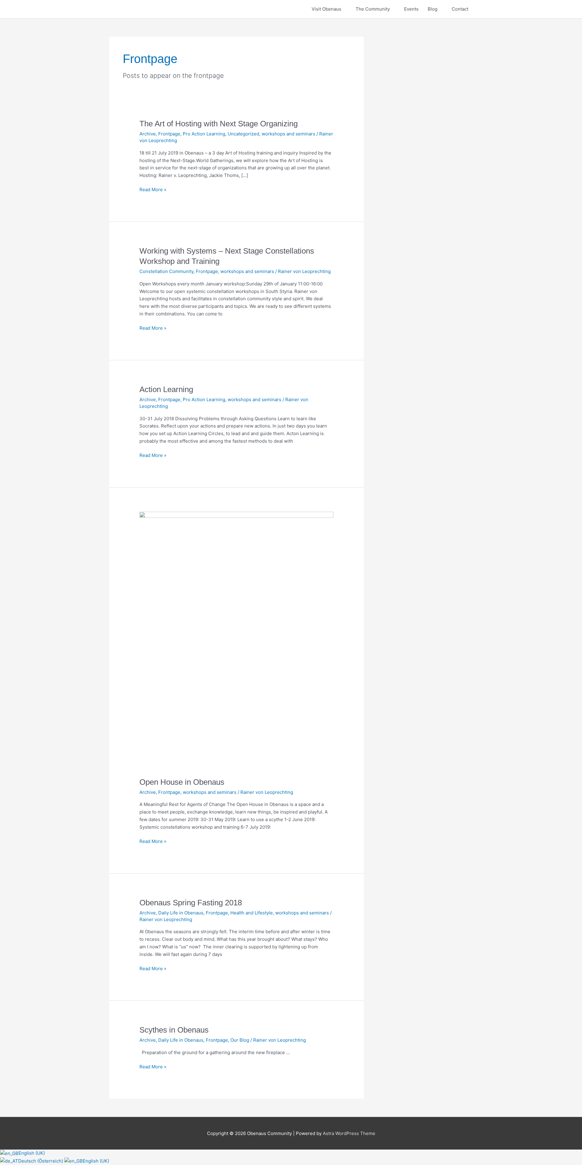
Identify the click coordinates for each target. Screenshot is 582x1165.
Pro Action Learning (204, 134)
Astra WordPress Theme (349, 1133)
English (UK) (31, 1153)
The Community (373, 9)
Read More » (152, 189)
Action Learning (166, 389)
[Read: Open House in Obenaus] (236, 641)
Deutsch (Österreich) (41, 1161)
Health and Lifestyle (251, 913)
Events (411, 9)
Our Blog (239, 1040)
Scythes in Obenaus (174, 1029)
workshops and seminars (288, 134)
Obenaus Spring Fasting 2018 (190, 902)
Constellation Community (166, 271)
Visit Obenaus (326, 9)
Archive (147, 134)
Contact (460, 9)
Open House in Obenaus (181, 782)
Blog (432, 9)
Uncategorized (243, 134)
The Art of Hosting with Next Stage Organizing (218, 123)
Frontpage (169, 134)
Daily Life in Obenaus (180, 913)
